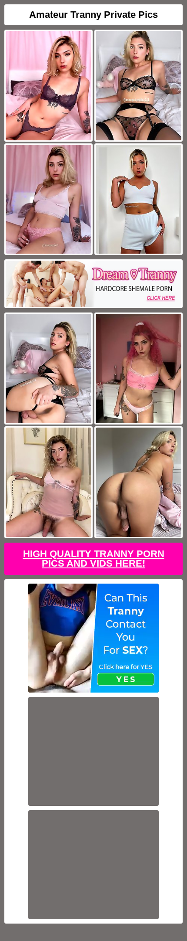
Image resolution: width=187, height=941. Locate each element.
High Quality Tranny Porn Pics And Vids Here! (93, 558)
